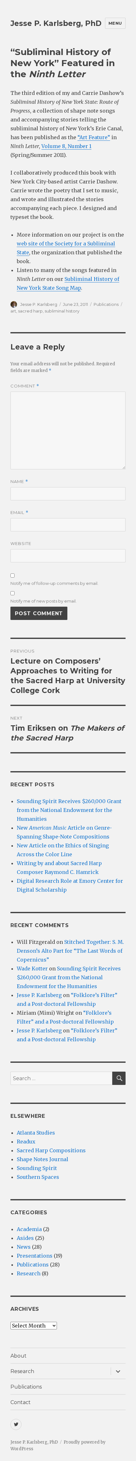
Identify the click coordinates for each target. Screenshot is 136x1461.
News (24, 1247)
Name (19, 481)
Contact (20, 1402)
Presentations (35, 1256)
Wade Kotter (32, 968)
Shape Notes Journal (42, 1159)
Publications (106, 304)
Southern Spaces (38, 1177)
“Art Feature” (93, 137)
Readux (26, 1141)
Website (20, 543)
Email (19, 512)
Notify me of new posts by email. (43, 601)
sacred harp (30, 310)
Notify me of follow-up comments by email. (54, 583)
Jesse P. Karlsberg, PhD (56, 23)
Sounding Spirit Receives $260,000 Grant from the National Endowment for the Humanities (69, 810)
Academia (29, 1229)
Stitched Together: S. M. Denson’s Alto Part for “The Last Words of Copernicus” (70, 951)
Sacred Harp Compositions (51, 1150)
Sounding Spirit (37, 1168)
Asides (25, 1238)
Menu (115, 23)
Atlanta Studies (36, 1133)
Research (28, 1273)
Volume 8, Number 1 (66, 146)
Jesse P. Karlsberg (38, 304)
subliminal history (62, 310)
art (13, 310)
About (18, 1356)
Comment (24, 386)
